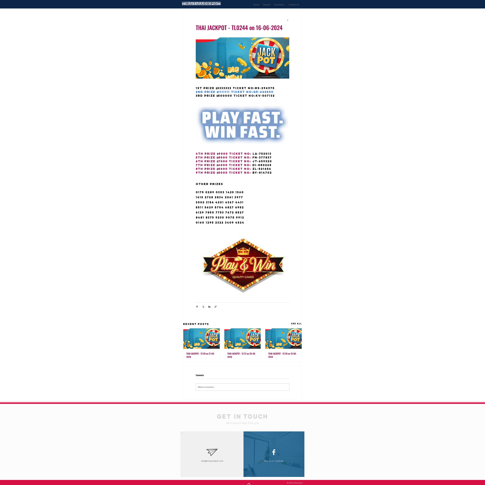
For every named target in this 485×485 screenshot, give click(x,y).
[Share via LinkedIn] (209, 306)
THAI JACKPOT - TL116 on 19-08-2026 (282, 355)
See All (296, 323)
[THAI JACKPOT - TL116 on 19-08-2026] (283, 338)
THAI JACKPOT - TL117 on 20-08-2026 (241, 355)
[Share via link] (215, 306)
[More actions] (287, 20)
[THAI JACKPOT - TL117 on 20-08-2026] (242, 338)
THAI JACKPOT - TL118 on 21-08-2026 (200, 355)
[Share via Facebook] (197, 306)
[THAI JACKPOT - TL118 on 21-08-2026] (201, 338)
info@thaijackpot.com (212, 461)
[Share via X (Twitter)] (203, 306)
